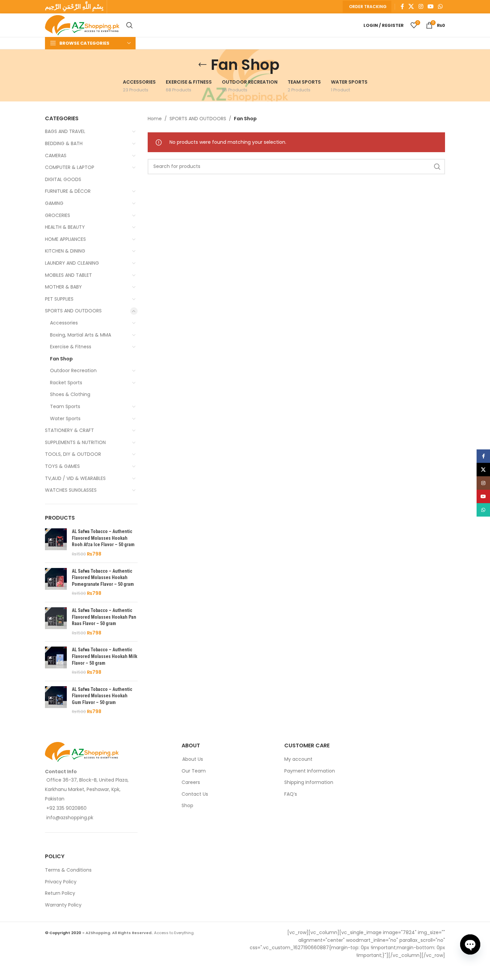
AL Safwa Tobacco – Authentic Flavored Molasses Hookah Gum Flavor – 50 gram (102, 696)
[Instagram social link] (420, 6)
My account (298, 759)
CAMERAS (55, 155)
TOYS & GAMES (62, 466)
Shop (187, 806)
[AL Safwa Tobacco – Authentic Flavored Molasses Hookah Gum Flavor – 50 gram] (56, 700)
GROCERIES (57, 215)
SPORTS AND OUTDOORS (73, 310)
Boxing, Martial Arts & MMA (80, 335)
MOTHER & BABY (63, 286)
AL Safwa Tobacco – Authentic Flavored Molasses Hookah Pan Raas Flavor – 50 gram (104, 617)
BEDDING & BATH (64, 143)
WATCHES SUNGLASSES (71, 490)
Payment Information (309, 771)
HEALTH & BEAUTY (65, 227)
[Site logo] (82, 24)
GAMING (54, 203)
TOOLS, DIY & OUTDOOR (73, 454)
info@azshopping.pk (69, 817)
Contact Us (195, 794)
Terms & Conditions (68, 870)
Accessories (64, 322)
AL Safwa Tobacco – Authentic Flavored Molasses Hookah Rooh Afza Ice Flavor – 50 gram (103, 538)
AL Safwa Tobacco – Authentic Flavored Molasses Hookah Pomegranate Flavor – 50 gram (103, 577)
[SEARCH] (437, 166)
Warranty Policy (63, 905)
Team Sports (65, 406)
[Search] (129, 25)
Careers (191, 783)
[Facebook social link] (402, 6)
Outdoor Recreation (73, 370)
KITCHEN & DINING (65, 251)
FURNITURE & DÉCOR (68, 191)
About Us (192, 759)
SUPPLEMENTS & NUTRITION (75, 442)
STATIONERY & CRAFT (69, 430)
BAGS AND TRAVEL (65, 131)
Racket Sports (66, 382)
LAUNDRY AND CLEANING (72, 263)
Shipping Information (308, 783)
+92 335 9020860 (66, 808)
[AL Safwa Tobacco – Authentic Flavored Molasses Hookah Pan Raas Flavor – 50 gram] (56, 621)
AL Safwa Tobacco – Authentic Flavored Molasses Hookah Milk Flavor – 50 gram (104, 656)
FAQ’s (290, 794)
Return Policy (60, 893)
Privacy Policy (61, 882)
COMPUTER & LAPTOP (69, 167)
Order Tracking (368, 6)
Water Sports (65, 418)
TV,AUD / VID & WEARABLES (75, 478)
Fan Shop (61, 358)
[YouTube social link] (430, 6)
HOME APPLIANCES (65, 239)
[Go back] (202, 65)
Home (155, 118)
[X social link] (411, 6)
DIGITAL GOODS (63, 179)
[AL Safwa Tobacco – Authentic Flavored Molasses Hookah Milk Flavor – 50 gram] (56, 661)
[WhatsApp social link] (440, 6)
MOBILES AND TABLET (68, 275)
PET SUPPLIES (59, 299)
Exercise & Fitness (70, 346)
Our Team (194, 771)
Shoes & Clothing (70, 394)
